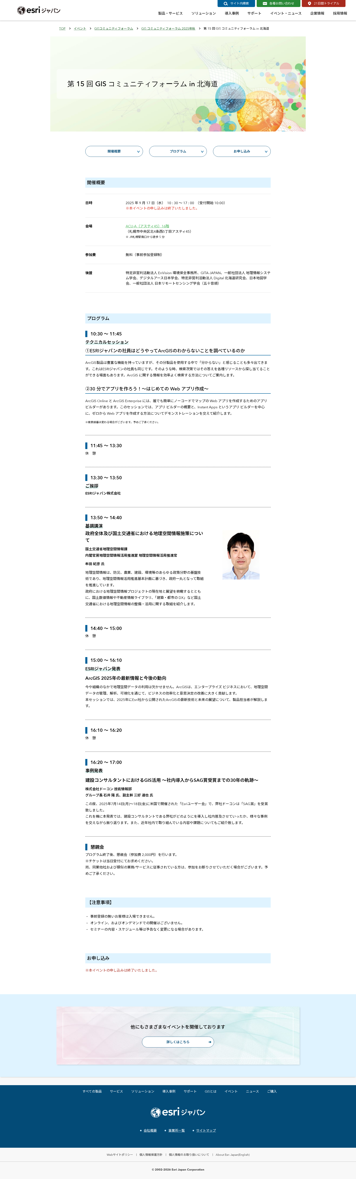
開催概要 (114, 151)
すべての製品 (92, 1091)
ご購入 (272, 1091)
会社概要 (150, 1130)
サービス (116, 1091)
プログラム (178, 151)
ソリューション (142, 1091)
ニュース (252, 1091)
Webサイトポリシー (120, 1154)
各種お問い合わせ (281, 3)
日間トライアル (326, 3)
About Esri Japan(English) (232, 1154)
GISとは (211, 1091)
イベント (80, 28)
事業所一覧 (176, 1130)
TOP (62, 28)
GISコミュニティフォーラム (113, 28)
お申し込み (242, 151)
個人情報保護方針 (151, 1154)
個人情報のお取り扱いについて (189, 1154)
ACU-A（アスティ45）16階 (147, 226)
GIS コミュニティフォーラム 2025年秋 (168, 28)
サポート (190, 1091)
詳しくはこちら (178, 1042)
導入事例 (169, 1091)
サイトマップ (206, 1130)
